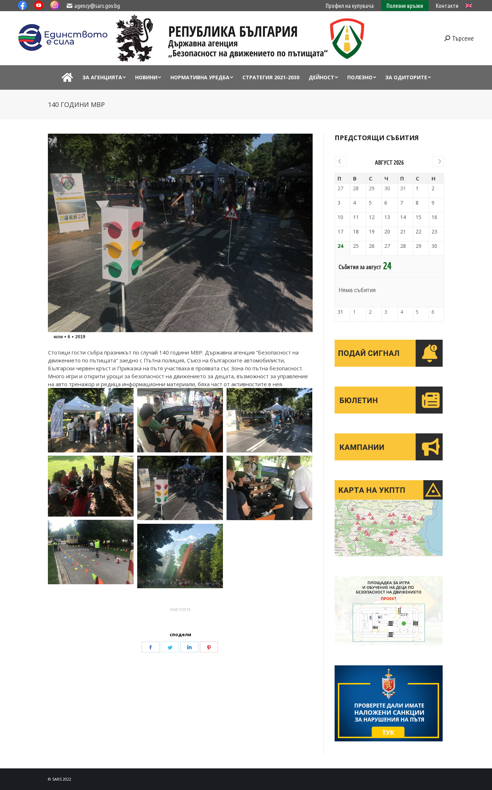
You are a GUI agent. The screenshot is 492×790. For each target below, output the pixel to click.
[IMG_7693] (180, 488)
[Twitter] (170, 647)
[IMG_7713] (91, 552)
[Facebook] (151, 647)
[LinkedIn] (189, 647)
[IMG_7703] (269, 488)
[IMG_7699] (91, 486)
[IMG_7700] (180, 420)
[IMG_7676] (269, 420)
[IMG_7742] (180, 556)
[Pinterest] (209, 647)
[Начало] (67, 77)
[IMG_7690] (91, 420)
